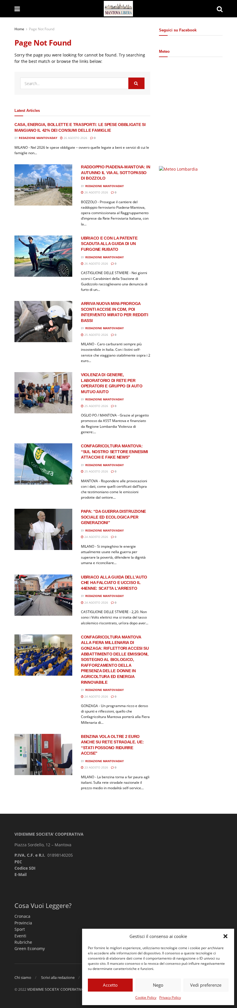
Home (19, 29)
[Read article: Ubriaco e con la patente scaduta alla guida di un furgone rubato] (43, 256)
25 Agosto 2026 (96, 335)
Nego (158, 985)
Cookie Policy (145, 997)
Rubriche (23, 942)
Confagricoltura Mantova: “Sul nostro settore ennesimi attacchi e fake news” (114, 451)
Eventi (20, 936)
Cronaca (22, 916)
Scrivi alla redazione (58, 977)
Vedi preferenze (205, 985)
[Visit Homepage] (118, 9)
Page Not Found (41, 29)
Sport (19, 929)
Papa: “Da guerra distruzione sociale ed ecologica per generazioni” (113, 517)
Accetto (110, 985)
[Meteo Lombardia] (178, 169)
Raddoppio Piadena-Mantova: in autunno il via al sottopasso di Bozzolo (115, 172)
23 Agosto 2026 (96, 767)
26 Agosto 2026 (75, 138)
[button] (225, 936)
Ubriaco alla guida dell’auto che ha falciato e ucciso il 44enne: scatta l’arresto (114, 583)
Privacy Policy (170, 997)
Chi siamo (22, 977)
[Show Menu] (17, 8)
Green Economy (29, 948)
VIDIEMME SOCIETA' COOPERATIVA (55, 989)
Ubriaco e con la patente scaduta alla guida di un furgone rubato (109, 244)
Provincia (23, 923)
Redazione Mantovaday (38, 138)
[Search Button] (220, 8)
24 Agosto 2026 (96, 537)
